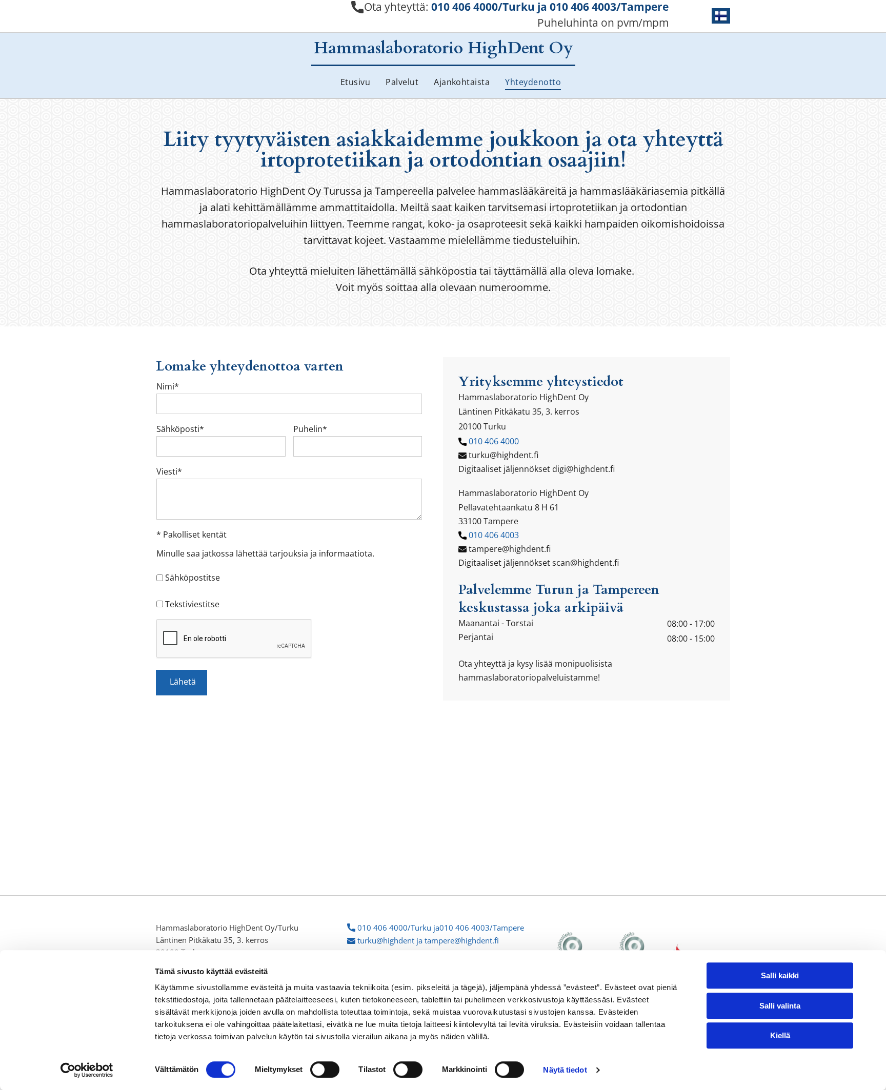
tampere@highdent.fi (510, 548)
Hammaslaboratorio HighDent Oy (443, 48)
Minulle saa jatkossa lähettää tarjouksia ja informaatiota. (265, 553)
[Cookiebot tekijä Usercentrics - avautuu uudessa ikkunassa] (87, 1070)
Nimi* (167, 386)
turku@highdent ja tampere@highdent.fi (428, 940)
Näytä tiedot (565, 1069)
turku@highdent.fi (503, 455)
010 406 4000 (494, 441)
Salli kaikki (780, 975)
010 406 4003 (494, 535)
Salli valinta (779, 1005)
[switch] (324, 1069)
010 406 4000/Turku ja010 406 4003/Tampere (440, 927)
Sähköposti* (180, 429)
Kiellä (780, 1035)
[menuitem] (347, 81)
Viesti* (169, 471)
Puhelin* (310, 429)
